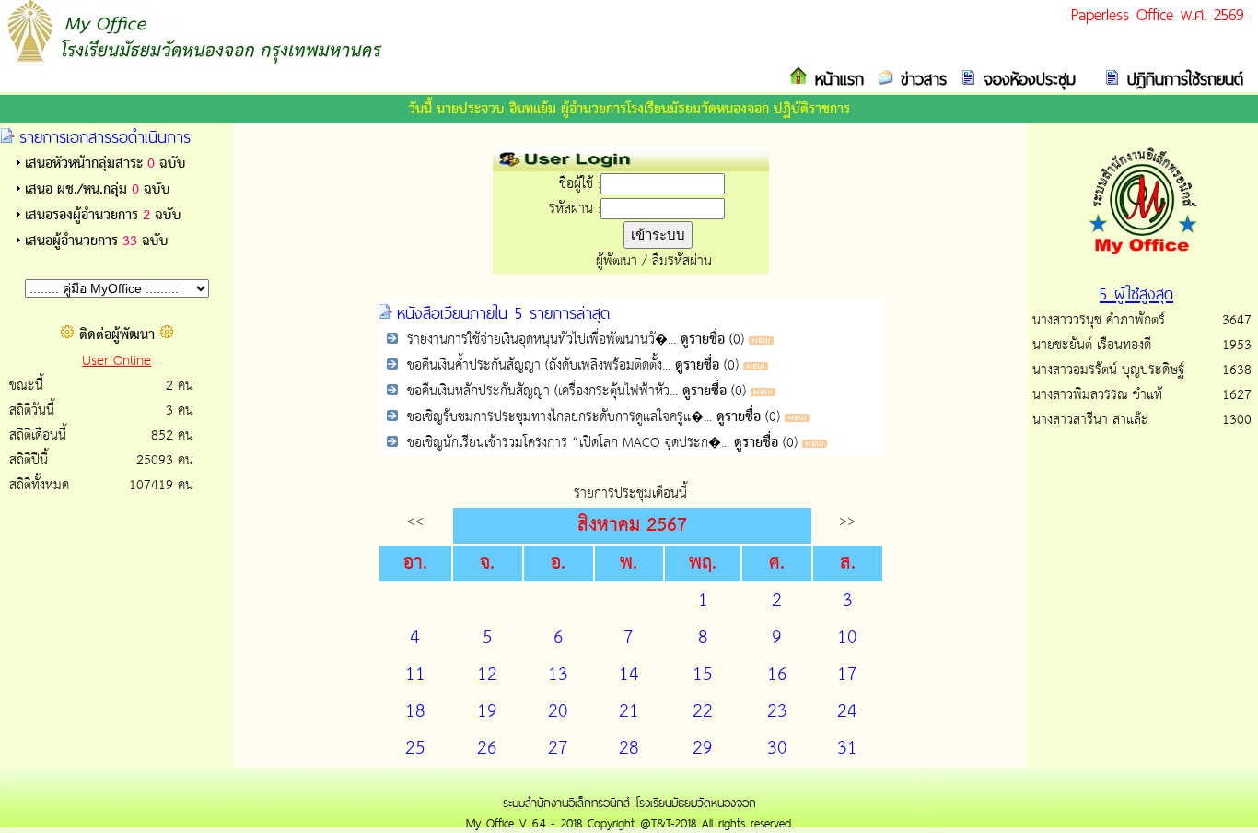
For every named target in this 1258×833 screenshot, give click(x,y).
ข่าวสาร (920, 79)
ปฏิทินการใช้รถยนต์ (1181, 79)
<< (415, 521)
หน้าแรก (836, 79)
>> (847, 521)
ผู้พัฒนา (616, 261)
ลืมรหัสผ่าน (682, 261)
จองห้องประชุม (1026, 79)
